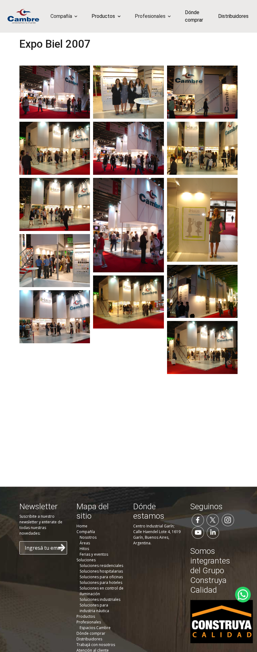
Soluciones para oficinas (101, 577)
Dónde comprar (194, 16)
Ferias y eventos (94, 554)
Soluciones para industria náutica (94, 607)
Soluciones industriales (100, 599)
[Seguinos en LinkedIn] (213, 532)
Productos (85, 616)
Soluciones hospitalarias (101, 571)
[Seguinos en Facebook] (197, 519)
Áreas (85, 543)
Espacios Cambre (95, 627)
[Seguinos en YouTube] (197, 532)
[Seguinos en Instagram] (228, 519)
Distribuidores (233, 16)
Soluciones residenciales (101, 565)
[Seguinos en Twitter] (213, 519)
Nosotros (88, 537)
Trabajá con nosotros (95, 644)
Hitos (84, 548)
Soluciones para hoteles (101, 582)
